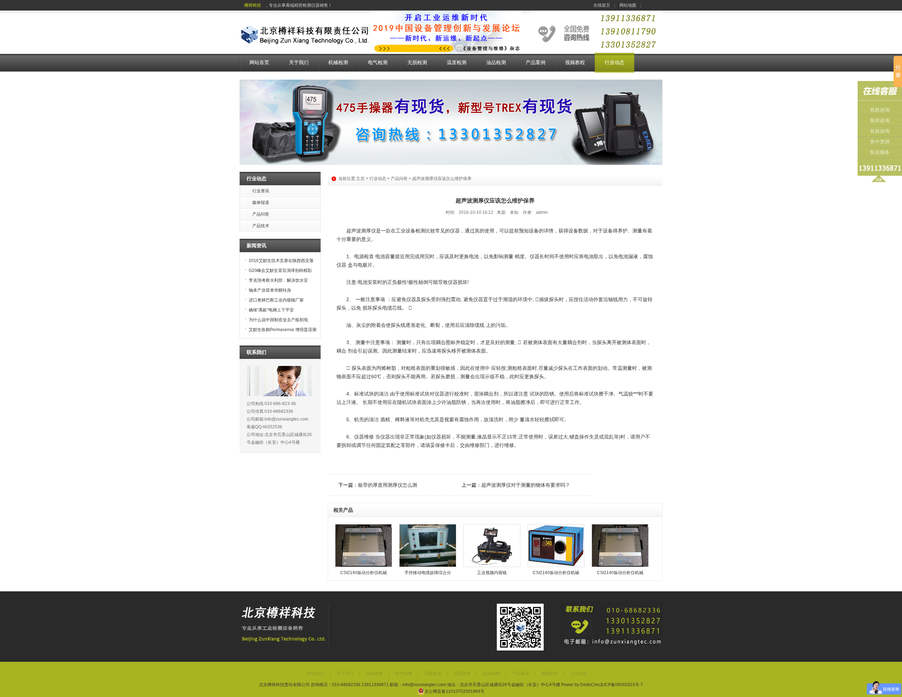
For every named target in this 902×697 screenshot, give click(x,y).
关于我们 (299, 62)
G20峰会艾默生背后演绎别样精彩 (280, 270)
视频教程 (575, 62)
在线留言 (601, 5)
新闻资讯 (256, 245)
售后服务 (880, 152)
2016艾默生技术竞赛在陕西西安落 (281, 260)
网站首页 (259, 62)
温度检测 (457, 62)
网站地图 (627, 5)
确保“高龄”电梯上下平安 (271, 309)
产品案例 (535, 62)
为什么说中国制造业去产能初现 (278, 319)
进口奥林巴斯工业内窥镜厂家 (276, 300)
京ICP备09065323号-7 (621, 684)
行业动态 (614, 62)
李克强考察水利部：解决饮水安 (278, 280)
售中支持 (880, 141)
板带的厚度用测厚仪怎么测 (387, 485)
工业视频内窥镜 (492, 572)
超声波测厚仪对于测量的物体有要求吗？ (525, 485)
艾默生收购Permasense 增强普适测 (282, 329)
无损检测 (417, 62)
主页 (360, 178)
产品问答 (399, 178)
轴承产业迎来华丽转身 (270, 290)
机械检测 (338, 62)
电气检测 (378, 62)
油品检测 (496, 62)
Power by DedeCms (580, 684)
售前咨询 (880, 110)
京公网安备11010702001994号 (454, 691)
